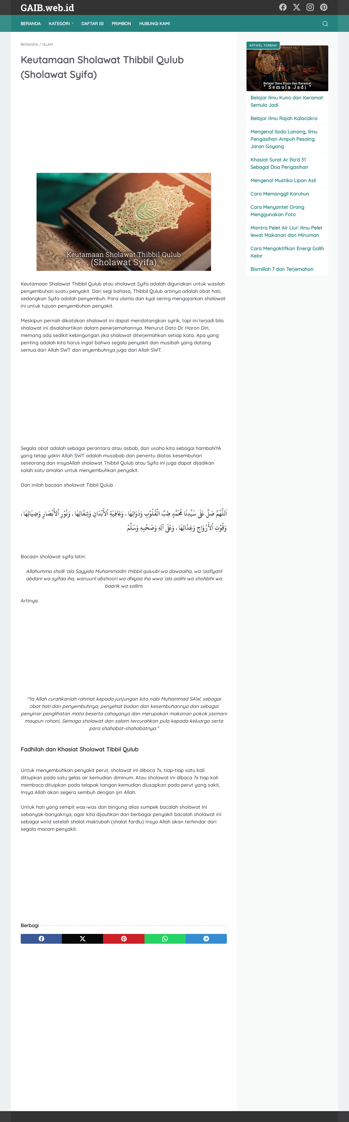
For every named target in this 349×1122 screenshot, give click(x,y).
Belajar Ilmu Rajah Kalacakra (284, 118)
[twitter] (296, 7)
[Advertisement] (124, 127)
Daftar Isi (93, 23)
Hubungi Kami (154, 23)
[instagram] (310, 7)
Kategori (59, 23)
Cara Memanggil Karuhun (280, 194)
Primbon (121, 23)
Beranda (31, 23)
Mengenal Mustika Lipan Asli (283, 180)
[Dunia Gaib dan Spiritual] (51, 7)
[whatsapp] (165, 939)
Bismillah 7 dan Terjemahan (282, 269)
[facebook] (283, 7)
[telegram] (206, 939)
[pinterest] (324, 7)
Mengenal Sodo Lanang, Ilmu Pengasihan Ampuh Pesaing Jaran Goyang (284, 138)
